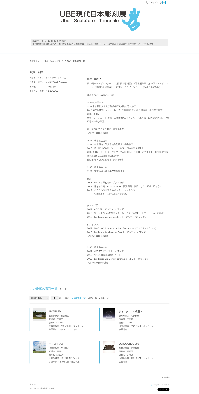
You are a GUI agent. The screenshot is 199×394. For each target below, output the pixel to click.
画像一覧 (93, 298)
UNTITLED (55, 311)
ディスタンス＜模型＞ (130, 311)
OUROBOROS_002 (129, 343)
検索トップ (35, 60)
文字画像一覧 (79, 298)
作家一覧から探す (52, 60)
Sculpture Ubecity (161, 385)
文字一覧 (104, 298)
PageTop (166, 377)
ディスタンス (56, 343)
